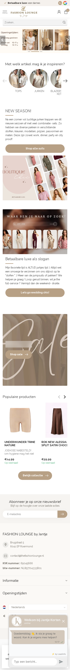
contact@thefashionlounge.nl (27, 555)
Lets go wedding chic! (35, 292)
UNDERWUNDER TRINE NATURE (19, 443)
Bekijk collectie (33, 475)
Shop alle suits (35, 148)
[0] (65, 11)
